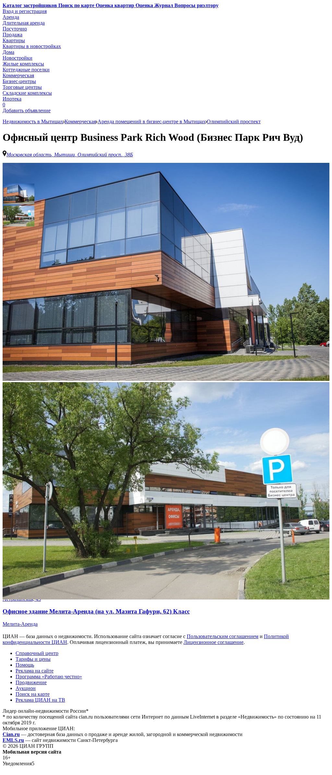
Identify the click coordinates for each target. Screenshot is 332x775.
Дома (8, 52)
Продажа (12, 34)
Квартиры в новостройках (32, 46)
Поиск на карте (33, 694)
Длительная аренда (24, 23)
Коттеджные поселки (26, 69)
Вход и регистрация (25, 11)
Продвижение (31, 682)
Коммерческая (18, 75)
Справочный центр (37, 653)
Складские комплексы (27, 93)
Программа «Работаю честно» (49, 676)
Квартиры (14, 40)
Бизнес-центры (19, 81)
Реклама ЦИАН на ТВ (40, 700)
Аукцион (26, 688)
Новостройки (17, 58)
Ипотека (12, 99)
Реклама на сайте (34, 670)
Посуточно (15, 28)
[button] (19, 194)
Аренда (11, 17)
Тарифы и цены (33, 659)
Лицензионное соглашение (213, 642)
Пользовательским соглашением (222, 636)
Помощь (25, 665)
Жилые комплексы (23, 64)
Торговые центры (22, 87)
